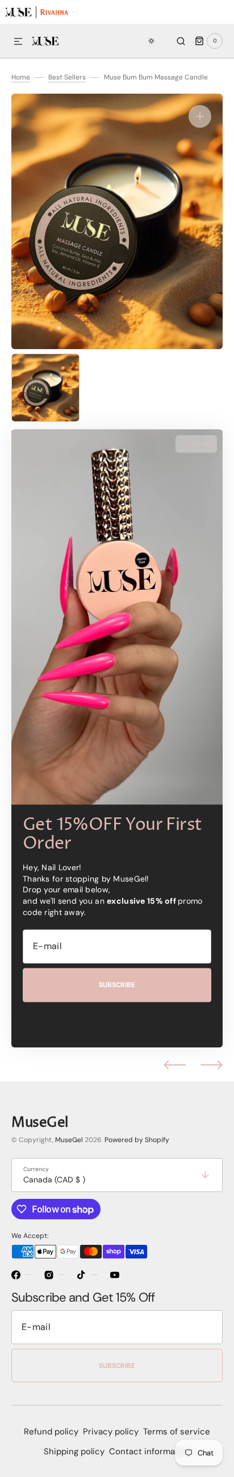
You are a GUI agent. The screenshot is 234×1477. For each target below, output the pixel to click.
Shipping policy (74, 1451)
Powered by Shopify (137, 1139)
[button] (18, 42)
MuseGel (69, 1139)
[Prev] (175, 1064)
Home (20, 77)
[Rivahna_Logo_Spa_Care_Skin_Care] (54, 12)
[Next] (211, 1064)
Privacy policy (111, 1431)
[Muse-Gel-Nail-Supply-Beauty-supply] (18, 11)
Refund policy (51, 1431)
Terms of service (176, 1431)
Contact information (150, 1451)
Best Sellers (67, 77)
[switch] (157, 41)
